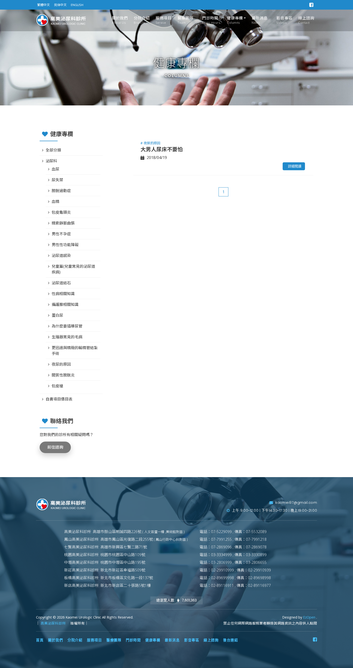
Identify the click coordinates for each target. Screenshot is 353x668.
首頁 (39, 640)
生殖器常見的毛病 (67, 337)
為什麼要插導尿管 (67, 326)
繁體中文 (43, 5)
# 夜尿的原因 (150, 143)
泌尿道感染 (61, 255)
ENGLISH (77, 5)
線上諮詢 (306, 20)
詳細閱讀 (294, 166)
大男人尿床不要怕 (161, 149)
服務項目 (163, 20)
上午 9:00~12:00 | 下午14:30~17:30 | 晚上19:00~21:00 (274, 510)
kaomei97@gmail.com (295, 502)
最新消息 (260, 20)
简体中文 (60, 5)
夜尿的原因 (61, 364)
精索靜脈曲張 (63, 223)
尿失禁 (57, 179)
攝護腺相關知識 (65, 304)
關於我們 (120, 20)
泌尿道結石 (61, 282)
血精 (55, 201)
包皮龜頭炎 (61, 212)
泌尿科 (51, 161)
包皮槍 (57, 386)
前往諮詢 (55, 447)
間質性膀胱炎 (63, 375)
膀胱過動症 (61, 190)
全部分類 (53, 150)
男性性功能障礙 (65, 244)
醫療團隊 (185, 20)
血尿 (55, 169)
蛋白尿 (57, 315)
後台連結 (230, 640)
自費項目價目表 (59, 399)
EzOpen (309, 617)
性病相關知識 (63, 293)
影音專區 (284, 20)
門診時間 (211, 20)
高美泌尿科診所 (54, 623)
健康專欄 (235, 20)
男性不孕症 (61, 234)
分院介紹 (142, 20)
